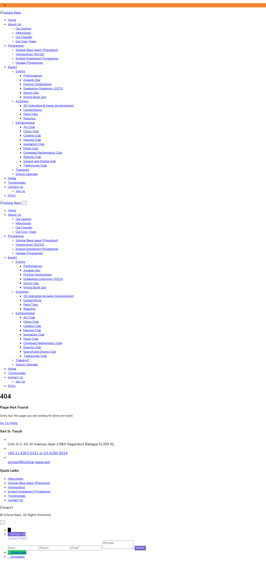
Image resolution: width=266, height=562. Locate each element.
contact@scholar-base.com (29, 462)
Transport (22, 170)
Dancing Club (32, 140)
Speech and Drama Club (39, 161)
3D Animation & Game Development (48, 105)
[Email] (86, 548)
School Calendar (27, 174)
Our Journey (23, 28)
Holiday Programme (29, 63)
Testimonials (17, 183)
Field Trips (30, 114)
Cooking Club (32, 135)
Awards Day (31, 80)
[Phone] (55, 548)
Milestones (23, 33)
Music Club (30, 148)
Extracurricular (25, 123)
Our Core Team (26, 41)
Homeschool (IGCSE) (30, 54)
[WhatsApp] (9, 552)
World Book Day (34, 97)
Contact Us (15, 187)
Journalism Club (33, 144)
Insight (12, 67)
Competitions (32, 110)
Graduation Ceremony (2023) (43, 88)
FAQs (12, 195)
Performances (32, 76)
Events (20, 71)
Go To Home (9, 423)
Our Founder (24, 37)
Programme (16, 46)
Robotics (29, 118)
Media (12, 178)
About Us (14, 24)
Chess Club (31, 131)
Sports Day (31, 93)
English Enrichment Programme (37, 58)
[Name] (23, 548)
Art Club (29, 127)
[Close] (24, 203)
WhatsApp (18, 552)
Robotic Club (32, 157)
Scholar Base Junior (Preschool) (37, 50)
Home (12, 20)
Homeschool (16, 487)
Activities (22, 101)
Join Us (20, 191)
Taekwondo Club (35, 165)
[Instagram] (9, 557)
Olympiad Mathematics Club (42, 153)
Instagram (18, 557)
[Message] (118, 548)
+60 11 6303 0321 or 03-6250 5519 (38, 453)
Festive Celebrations (37, 84)
